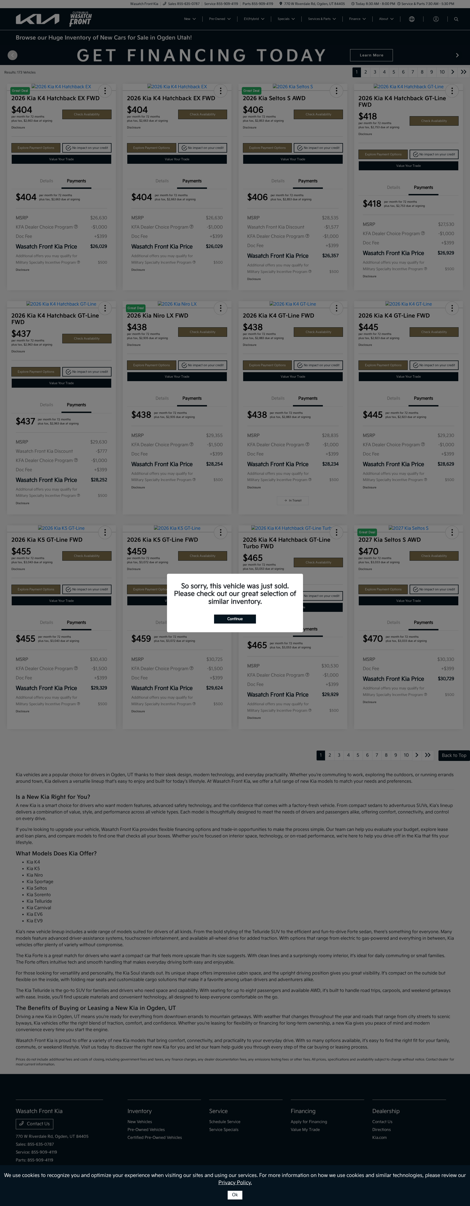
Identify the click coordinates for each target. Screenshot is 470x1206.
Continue (235, 619)
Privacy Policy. (235, 1183)
